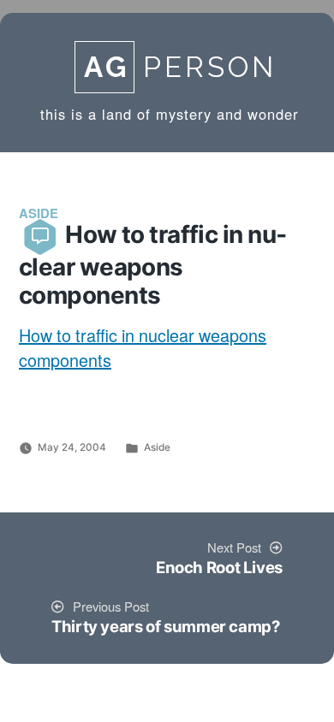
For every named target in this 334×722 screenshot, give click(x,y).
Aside (157, 447)
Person (180, 67)
